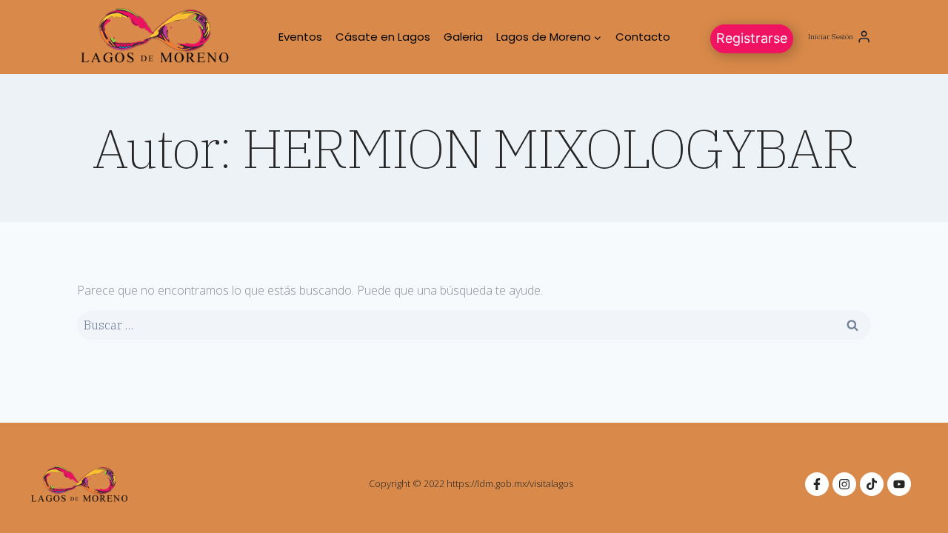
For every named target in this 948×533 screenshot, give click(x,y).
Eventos (300, 36)
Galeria (463, 36)
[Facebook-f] (817, 484)
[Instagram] (844, 484)
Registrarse (751, 38)
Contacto (642, 36)
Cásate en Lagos (383, 36)
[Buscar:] (474, 325)
